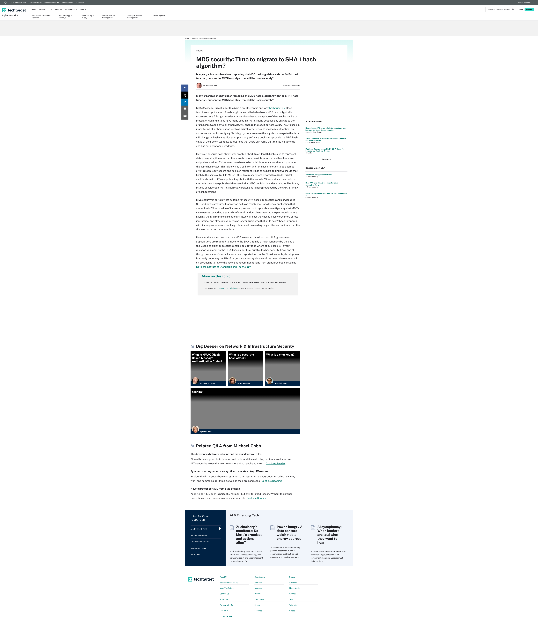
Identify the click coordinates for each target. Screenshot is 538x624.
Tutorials (293, 605)
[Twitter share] (184, 95)
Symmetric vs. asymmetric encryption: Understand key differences (229, 471)
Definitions (259, 594)
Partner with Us (226, 605)
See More (326, 159)
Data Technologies (35, 2)
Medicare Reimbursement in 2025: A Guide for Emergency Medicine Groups (324, 150)
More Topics (158, 16)
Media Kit (224, 611)
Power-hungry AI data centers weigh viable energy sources (290, 532)
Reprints (258, 583)
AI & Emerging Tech (18, 2)
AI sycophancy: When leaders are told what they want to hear (329, 534)
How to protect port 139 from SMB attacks (215, 488)
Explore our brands (524, 2)
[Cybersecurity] (14, 6)
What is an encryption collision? (318, 175)
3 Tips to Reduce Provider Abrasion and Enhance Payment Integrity (325, 139)
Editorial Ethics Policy (229, 583)
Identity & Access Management (134, 17)
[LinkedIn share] (184, 102)
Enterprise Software (51, 2)
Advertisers (224, 599)
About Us (224, 577)
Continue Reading (276, 463)
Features (42, 9)
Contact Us (224, 594)
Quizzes (292, 594)
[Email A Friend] (184, 116)
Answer (200, 51)
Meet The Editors (227, 588)
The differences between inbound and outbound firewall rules (226, 454)
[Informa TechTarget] (5, 2)
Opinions (293, 583)
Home (187, 38)
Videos (292, 611)
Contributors (259, 577)
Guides (292, 577)
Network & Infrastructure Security (204, 38)
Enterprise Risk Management (108, 17)
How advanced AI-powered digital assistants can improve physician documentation (325, 129)
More (82, 9)
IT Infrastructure (67, 2)
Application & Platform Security (41, 17)
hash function (277, 108)
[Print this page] (184, 109)
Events (257, 605)
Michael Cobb (211, 85)
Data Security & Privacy (87, 17)
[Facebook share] (184, 88)
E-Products (259, 599)
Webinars (58, 9)
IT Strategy (80, 2)
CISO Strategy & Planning (65, 17)
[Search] (513, 10)
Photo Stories (295, 588)
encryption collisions (228, 288)
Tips (50, 9)
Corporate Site (226, 616)
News (34, 9)
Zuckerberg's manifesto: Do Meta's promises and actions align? (249, 534)
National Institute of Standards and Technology (223, 266)
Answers (258, 588)
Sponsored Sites (71, 9)
